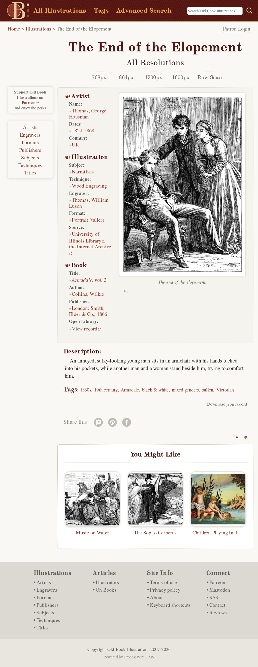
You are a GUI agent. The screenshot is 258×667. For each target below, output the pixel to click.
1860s (85, 389)
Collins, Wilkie (88, 293)
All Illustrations (60, 10)
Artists (30, 127)
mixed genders (185, 389)
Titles (30, 172)
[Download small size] (124, 291)
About (156, 597)
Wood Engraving (89, 185)
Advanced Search (144, 10)
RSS (213, 597)
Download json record (227, 404)
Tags (101, 10)
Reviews (218, 612)
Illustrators (107, 582)
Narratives (83, 171)
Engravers (30, 134)
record (90, 328)
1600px (180, 77)
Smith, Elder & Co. (87, 311)
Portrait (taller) (88, 219)
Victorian (225, 389)
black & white (155, 389)
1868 (89, 130)
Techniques (30, 165)
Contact (217, 604)
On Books (106, 589)
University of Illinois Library (85, 237)
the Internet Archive (90, 246)
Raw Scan (209, 77)
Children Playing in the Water (223, 532)
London (80, 308)
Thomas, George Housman (87, 113)
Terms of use (163, 582)
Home (14, 28)
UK (75, 144)
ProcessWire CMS (139, 656)
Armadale (130, 389)
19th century (105, 389)
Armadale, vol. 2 (89, 279)
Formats (30, 142)
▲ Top (241, 436)
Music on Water (92, 532)
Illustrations (38, 28)
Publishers (30, 149)
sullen (207, 389)
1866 (102, 314)
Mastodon (219, 589)
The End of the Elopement (84, 28)
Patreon (29, 102)
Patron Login (236, 28)
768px (99, 77)
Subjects (30, 157)
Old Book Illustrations (128, 649)
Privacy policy (165, 589)
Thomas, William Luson (89, 202)
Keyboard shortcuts (170, 604)
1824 (77, 130)
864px (126, 77)
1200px (153, 77)
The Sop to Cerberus (155, 532)
